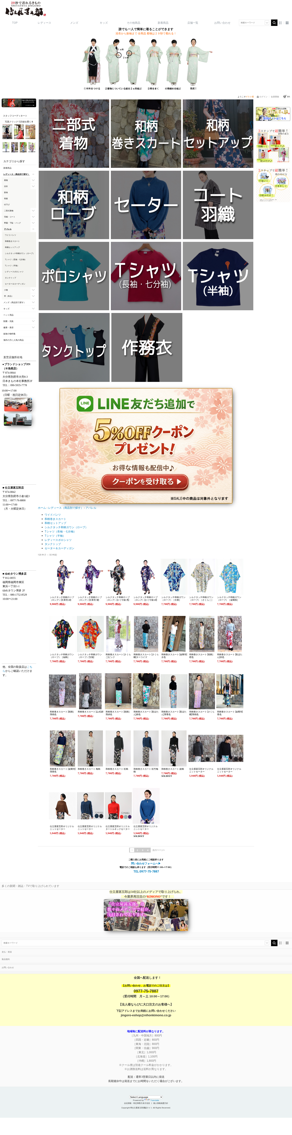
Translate (154, 1100)
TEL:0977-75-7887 (146, 871)
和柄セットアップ (55, 523)
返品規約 (6, 959)
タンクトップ (53, 544)
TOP (15, 22)
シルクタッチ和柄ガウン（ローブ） (66, 527)
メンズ (74, 22)
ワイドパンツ (53, 514)
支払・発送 (7, 952)
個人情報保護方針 (160, 1103)
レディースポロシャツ (58, 540)
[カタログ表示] (287, 22)
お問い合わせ (222, 22)
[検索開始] (274, 22)
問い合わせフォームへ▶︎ (146, 863)
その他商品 (133, 22)
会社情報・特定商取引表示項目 (137, 1103)
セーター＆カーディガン (59, 548)
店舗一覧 (192, 22)
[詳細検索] (267, 22)
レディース (44, 22)
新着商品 (163, 22)
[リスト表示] (280, 22)
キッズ (104, 22)
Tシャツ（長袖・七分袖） (60, 531)
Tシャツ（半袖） (55, 535)
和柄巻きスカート (55, 519)
